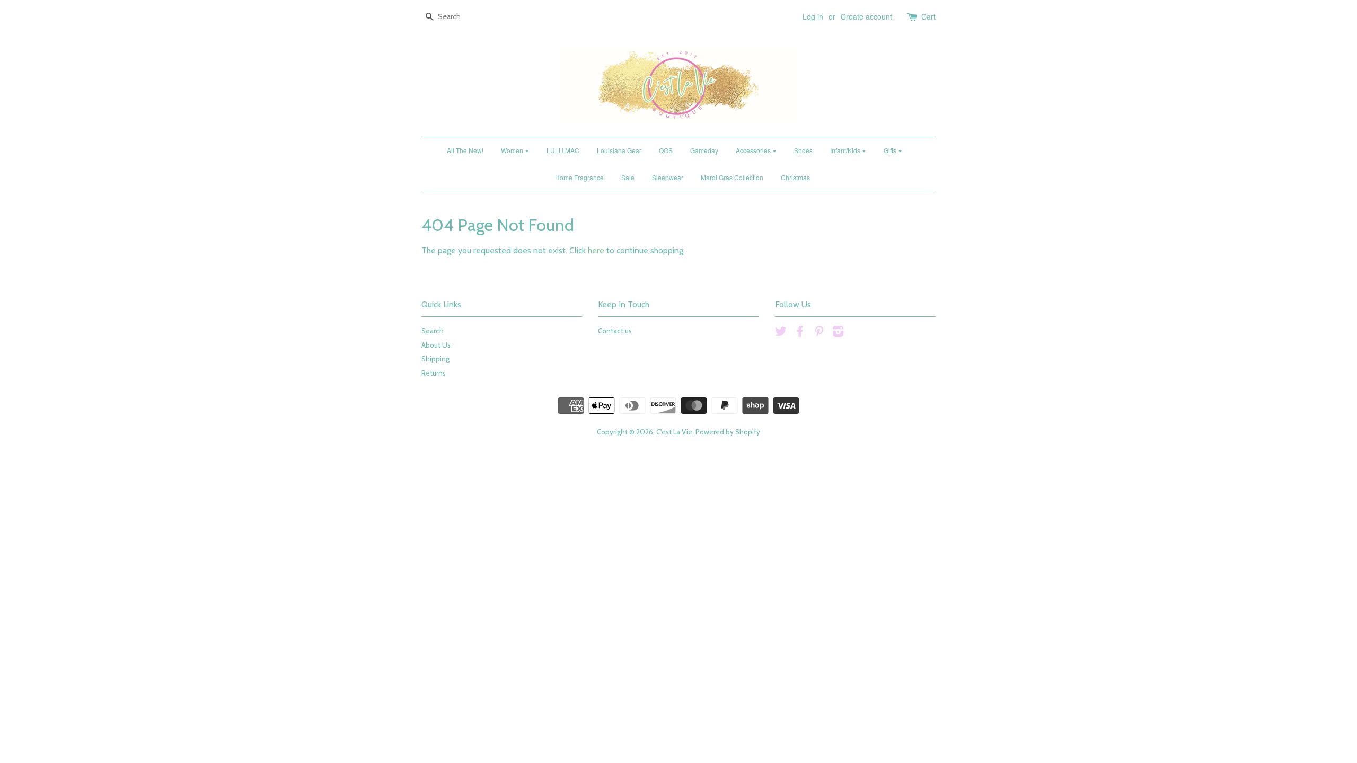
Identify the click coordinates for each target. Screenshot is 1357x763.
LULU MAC (563, 150)
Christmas (795, 177)
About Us (436, 345)
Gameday (704, 150)
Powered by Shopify (727, 432)
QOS (666, 150)
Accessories (754, 150)
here (596, 250)
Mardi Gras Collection (732, 177)
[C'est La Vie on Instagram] (838, 333)
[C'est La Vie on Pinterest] (819, 333)
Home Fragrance (579, 177)
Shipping (435, 358)
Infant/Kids (846, 150)
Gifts (891, 150)
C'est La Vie (674, 432)
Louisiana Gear (619, 150)
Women (513, 150)
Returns (433, 373)
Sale (628, 177)
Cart (928, 16)
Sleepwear (667, 177)
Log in (813, 16)
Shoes (803, 150)
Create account (866, 16)
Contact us (615, 330)
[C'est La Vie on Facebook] (800, 333)
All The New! (465, 150)
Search (432, 330)
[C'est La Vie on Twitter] (781, 333)
